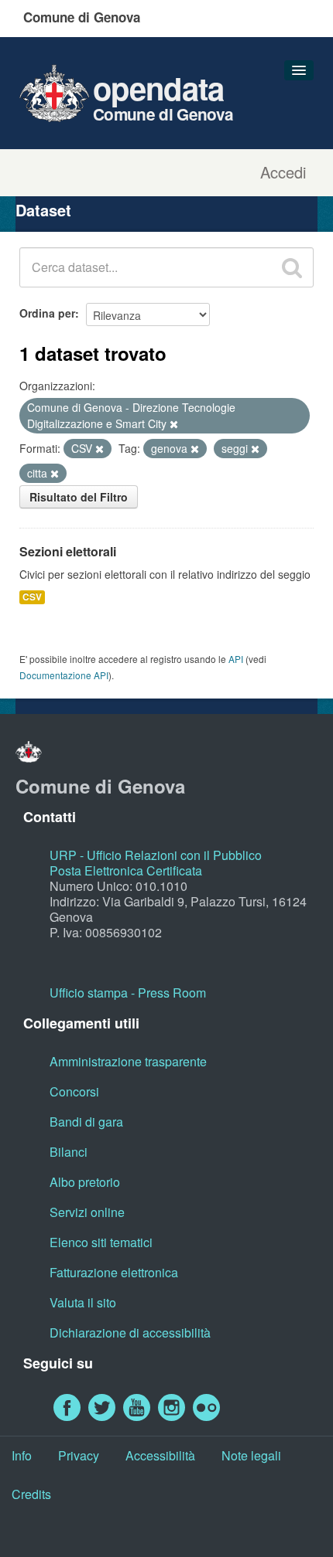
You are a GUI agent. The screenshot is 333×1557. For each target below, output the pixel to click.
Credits (31, 1494)
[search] (292, 267)
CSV (32, 596)
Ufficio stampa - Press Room (128, 992)
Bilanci (69, 1152)
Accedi (283, 172)
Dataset (43, 210)
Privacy (78, 1455)
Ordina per (47, 313)
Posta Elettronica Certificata (126, 870)
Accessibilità (160, 1455)
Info (22, 1455)
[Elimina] (174, 424)
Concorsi (74, 1091)
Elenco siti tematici (101, 1242)
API (235, 658)
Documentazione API (63, 675)
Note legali (251, 1455)
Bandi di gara (86, 1121)
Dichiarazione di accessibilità (130, 1332)
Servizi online (87, 1212)
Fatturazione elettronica (114, 1272)
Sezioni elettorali (67, 551)
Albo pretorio (85, 1182)
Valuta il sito (83, 1302)
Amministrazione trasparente (128, 1061)
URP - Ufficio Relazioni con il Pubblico (156, 855)
